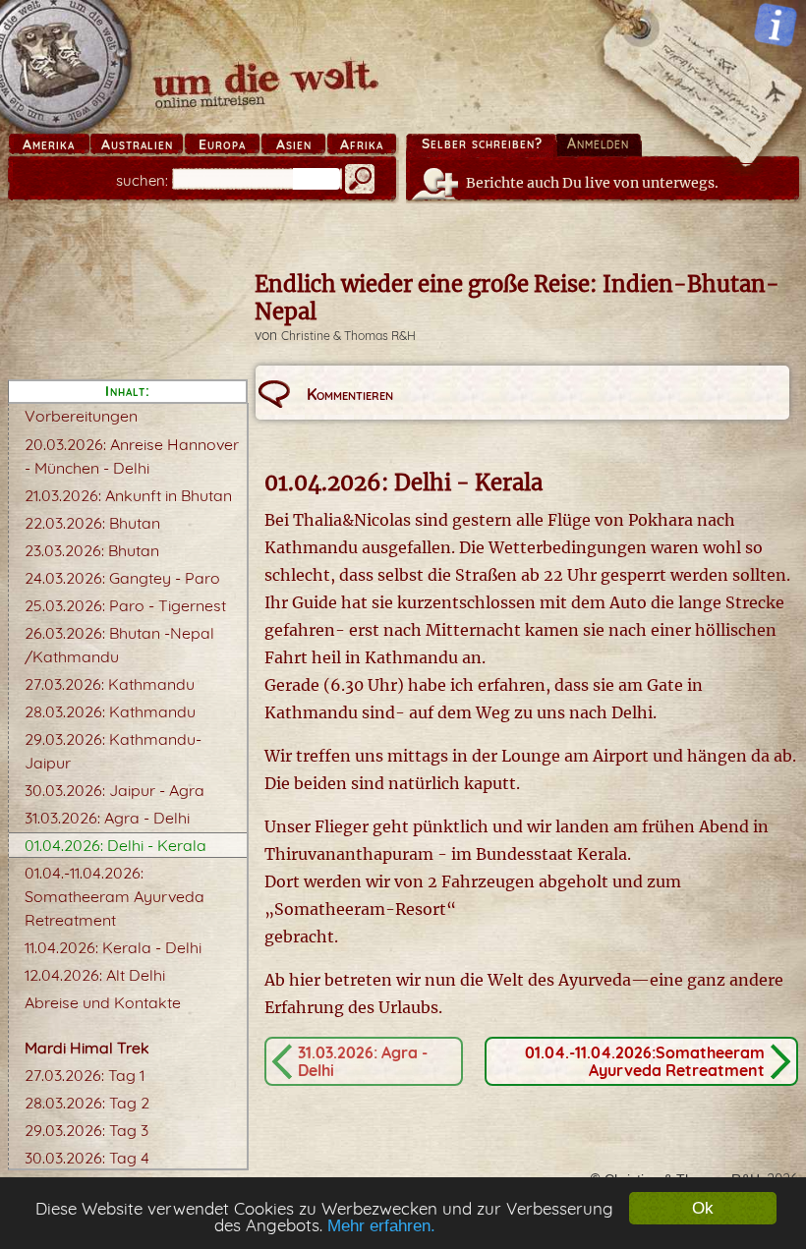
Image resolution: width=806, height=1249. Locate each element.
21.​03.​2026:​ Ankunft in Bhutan (128, 495)
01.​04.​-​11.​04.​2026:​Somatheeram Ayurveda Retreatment (114, 896)
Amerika (49, 144)
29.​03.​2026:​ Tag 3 (86, 1130)
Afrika (361, 144)
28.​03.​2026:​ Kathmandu (110, 711)
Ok (703, 1208)
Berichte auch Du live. (592, 183)
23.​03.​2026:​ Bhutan (92, 550)
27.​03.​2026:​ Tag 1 (84, 1075)
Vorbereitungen (81, 416)
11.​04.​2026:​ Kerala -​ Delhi (113, 947)
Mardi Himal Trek (87, 1047)
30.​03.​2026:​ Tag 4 (87, 1157)
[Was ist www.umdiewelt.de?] (775, 24)
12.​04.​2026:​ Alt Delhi (95, 975)
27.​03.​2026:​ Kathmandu (110, 684)
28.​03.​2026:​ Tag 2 (87, 1102)
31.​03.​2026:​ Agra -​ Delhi (107, 817)
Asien (294, 144)
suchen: (142, 180)
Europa (222, 144)
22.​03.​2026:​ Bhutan (92, 523)
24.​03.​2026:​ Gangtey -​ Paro (122, 578)
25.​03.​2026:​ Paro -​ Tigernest (125, 605)
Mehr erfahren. (381, 1226)
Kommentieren (350, 394)
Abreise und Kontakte (103, 1002)
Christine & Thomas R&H (348, 335)
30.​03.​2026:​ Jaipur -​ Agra (114, 790)
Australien (137, 144)
